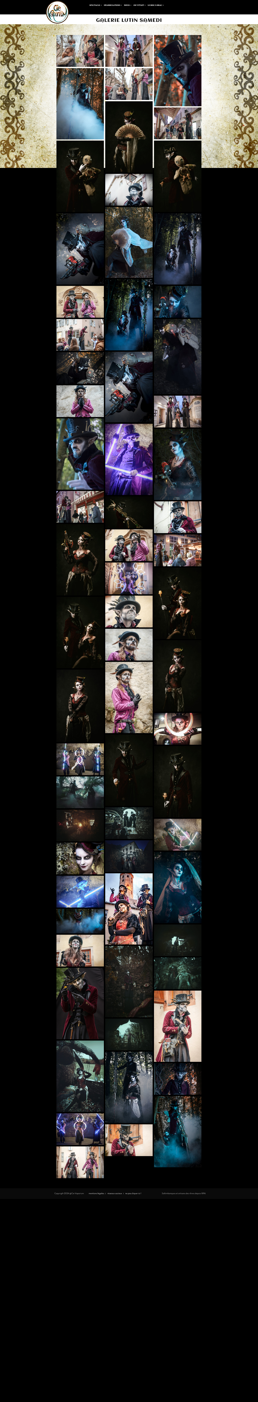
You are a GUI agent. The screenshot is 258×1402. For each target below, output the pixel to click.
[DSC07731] (178, 550)
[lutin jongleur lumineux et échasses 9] (80, 1076)
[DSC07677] (80, 334)
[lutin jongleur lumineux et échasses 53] (80, 632)
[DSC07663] (80, 301)
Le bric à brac (155, 5)
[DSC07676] (80, 1162)
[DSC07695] (129, 84)
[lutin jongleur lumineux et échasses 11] (80, 825)
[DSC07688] (80, 950)
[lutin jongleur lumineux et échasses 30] (178, 71)
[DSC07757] (129, 459)
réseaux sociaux (114, 1193)
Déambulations (112, 5)
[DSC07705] (80, 50)
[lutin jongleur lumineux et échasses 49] (178, 782)
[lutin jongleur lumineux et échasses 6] (129, 981)
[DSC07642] (80, 401)
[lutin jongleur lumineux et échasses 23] (80, 454)
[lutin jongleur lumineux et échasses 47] (80, 560)
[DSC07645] (129, 644)
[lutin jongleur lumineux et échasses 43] (178, 603)
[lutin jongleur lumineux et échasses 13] (129, 856)
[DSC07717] (80, 506)
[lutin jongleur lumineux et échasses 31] (80, 104)
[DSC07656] (178, 1026)
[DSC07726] (178, 411)
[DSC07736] (80, 759)
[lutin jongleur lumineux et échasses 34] (178, 464)
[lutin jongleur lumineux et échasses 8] (129, 1034)
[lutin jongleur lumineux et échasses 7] (178, 940)
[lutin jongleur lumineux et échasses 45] (129, 512)
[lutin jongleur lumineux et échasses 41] (129, 137)
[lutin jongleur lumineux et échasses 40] (80, 176)
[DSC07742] (80, 1129)
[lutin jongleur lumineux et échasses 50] (129, 770)
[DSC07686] (129, 189)
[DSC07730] (129, 50)
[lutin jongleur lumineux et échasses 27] (178, 1132)
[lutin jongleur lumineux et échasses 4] (80, 1003)
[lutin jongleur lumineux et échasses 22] (80, 368)
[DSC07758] (178, 728)
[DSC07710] (129, 909)
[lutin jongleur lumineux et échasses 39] (178, 176)
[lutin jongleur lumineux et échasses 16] (178, 887)
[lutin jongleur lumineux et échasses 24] (129, 1087)
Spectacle (94, 5)
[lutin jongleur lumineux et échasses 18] (178, 301)
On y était (138, 5)
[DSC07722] (178, 123)
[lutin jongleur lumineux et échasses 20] (178, 356)
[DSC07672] (129, 611)
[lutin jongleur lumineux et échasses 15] (80, 858)
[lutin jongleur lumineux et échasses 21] (129, 387)
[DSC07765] (129, 578)
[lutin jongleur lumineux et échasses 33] (129, 242)
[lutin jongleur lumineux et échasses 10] (129, 823)
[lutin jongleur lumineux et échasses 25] (178, 1079)
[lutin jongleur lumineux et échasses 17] (80, 921)
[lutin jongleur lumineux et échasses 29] (129, 315)
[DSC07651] (129, 1140)
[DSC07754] (178, 834)
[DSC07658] (129, 697)
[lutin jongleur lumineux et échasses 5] (178, 973)
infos (127, 5)
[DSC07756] (80, 891)
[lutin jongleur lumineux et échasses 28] (178, 249)
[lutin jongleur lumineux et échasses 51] (80, 706)
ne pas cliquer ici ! (133, 1193)
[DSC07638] (178, 517)
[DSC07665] (129, 545)
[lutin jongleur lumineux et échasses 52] (178, 676)
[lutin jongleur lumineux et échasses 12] (80, 792)
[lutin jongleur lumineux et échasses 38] (80, 249)
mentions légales (96, 1193)
